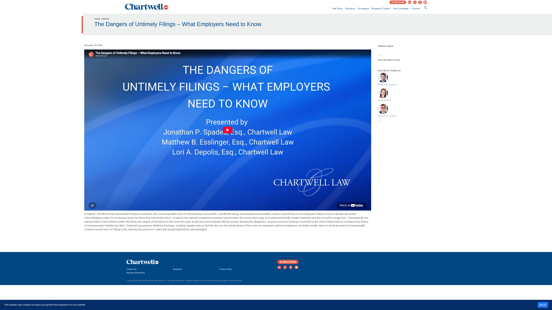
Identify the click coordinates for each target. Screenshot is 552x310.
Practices (350, 8)
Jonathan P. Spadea (387, 116)
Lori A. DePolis (384, 100)
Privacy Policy (226, 269)
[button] (337, 8)
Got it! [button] (543, 305)
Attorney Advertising (135, 273)
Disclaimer (177, 269)
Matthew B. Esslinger (387, 84)
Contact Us (131, 269)
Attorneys (363, 8)
